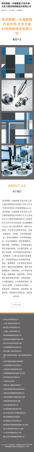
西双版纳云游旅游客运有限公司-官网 (15, 425)
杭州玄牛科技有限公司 (10, 319)
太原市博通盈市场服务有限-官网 (14, 397)
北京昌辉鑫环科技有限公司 (12, 365)
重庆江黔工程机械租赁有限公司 (13, 436)
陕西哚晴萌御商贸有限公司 (12, 335)
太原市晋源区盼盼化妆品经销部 (13, 389)
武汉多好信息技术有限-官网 (12, 343)
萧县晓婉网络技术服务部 (11, 417)
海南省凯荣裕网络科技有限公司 (13, 393)
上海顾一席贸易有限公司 (11, 331)
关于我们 (12, 10)
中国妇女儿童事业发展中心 (12, 385)
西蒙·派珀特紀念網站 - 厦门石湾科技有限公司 (17, 356)
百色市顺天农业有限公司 (11, 377)
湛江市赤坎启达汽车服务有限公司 (14, 413)
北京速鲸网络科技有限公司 (12, 347)
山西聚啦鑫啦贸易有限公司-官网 (14, 373)
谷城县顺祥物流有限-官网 (11, 401)
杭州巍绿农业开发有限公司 (12, 421)
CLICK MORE (17, 305)
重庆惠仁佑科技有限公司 (11, 327)
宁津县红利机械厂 (9, 381)
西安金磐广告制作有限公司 (12, 351)
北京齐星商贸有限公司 (10, 405)
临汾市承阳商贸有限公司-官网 (13, 429)
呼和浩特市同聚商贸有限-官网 (13, 339)
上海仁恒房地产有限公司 (11, 323)
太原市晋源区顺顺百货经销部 (13, 361)
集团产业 (4, 10)
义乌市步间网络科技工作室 (12, 433)
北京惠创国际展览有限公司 (12, 409)
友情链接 (19, 10)
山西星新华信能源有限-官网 (12, 369)
